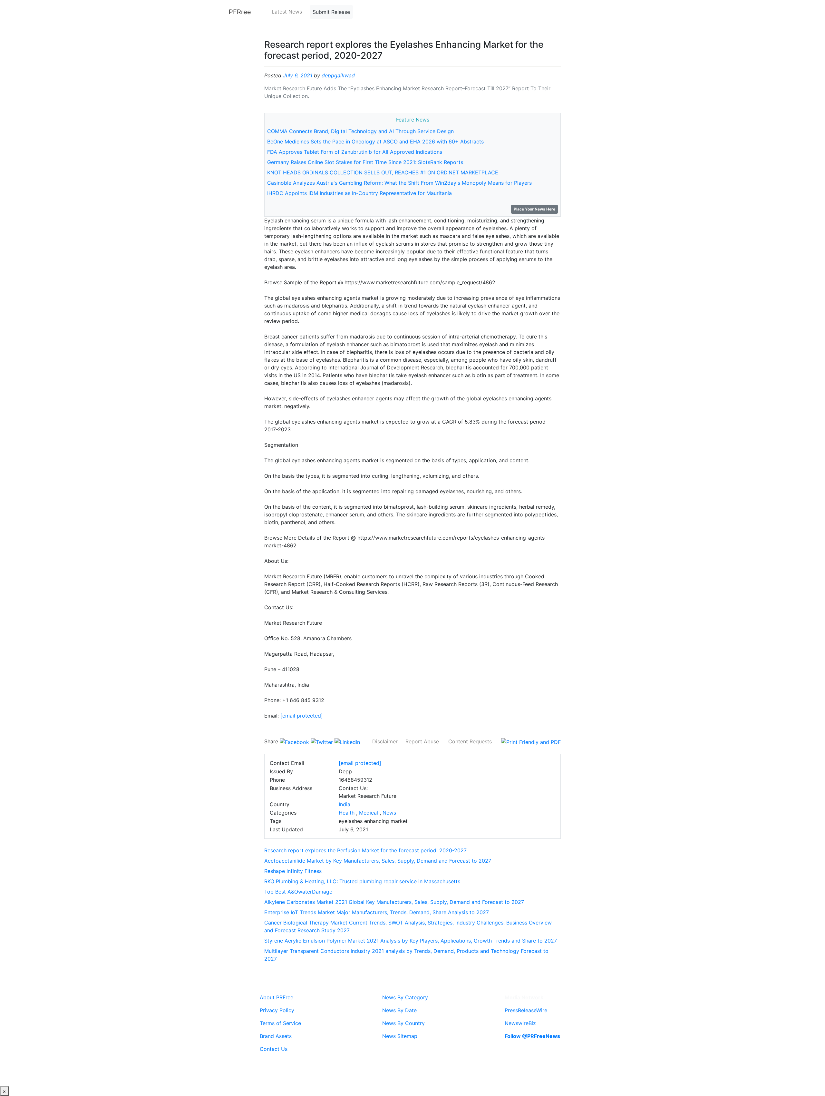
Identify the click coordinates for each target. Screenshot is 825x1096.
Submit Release (331, 12)
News (389, 812)
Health (346, 812)
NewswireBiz (520, 1023)
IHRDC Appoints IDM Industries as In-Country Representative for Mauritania (359, 193)
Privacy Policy (277, 1010)
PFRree (240, 12)
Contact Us (273, 1049)
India (344, 804)
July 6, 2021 (297, 75)
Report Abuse (422, 741)
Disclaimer (385, 741)
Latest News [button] (287, 11)
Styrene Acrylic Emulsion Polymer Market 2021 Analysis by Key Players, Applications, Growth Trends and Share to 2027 (410, 940)
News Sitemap (399, 1036)
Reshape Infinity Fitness (293, 871)
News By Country (403, 1023)
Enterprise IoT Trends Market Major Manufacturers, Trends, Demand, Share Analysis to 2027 (376, 912)
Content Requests (470, 741)
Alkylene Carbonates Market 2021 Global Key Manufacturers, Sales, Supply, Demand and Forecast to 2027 (394, 902)
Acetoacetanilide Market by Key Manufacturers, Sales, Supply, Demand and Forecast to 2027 (377, 860)
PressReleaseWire (526, 1010)
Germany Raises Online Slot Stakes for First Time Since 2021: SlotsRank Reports (365, 162)
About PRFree (276, 997)
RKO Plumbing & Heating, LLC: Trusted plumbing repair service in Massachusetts (362, 881)
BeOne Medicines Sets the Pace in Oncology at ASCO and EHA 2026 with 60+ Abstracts (375, 141)
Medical (368, 812)
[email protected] (301, 715)
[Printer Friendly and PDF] (531, 741)
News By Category (405, 997)
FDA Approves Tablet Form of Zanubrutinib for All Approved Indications (354, 152)
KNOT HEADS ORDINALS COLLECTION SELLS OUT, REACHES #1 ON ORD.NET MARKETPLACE (382, 172)
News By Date (399, 1010)
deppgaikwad (338, 75)
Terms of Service (280, 1023)
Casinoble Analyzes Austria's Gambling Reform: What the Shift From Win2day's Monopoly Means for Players (399, 183)
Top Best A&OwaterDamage (298, 891)
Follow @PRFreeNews (532, 1036)
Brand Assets (276, 1036)
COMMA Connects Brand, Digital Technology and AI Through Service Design (360, 131)
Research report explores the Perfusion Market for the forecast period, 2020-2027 (365, 850)
